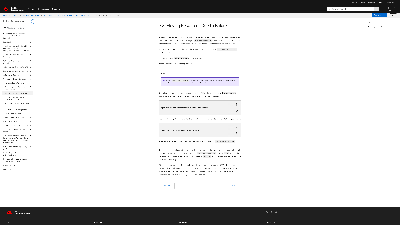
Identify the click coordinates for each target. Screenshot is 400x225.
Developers (371, 3)
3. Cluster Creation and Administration (12, 62)
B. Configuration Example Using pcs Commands (15, 147)
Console (362, 3)
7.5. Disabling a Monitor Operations (16, 110)
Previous (167, 186)
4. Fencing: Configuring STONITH (16, 67)
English (389, 10)
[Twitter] (281, 213)
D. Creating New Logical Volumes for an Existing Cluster (15, 160)
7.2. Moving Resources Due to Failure (17, 93)
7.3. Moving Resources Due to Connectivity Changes (14, 98)
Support (354, 3)
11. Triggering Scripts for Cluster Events (15, 130)
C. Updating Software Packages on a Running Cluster (16, 154)
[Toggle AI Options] (385, 15)
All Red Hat (390, 3)
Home (5, 15)
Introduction (7, 42)
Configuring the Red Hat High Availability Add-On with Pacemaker (70, 15)
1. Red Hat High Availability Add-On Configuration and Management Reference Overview (16, 48)
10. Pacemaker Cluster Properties (15, 125)
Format (369, 23)
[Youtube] (276, 213)
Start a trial (381, 3)
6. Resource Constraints (12, 75)
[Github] (267, 213)
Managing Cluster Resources (14, 83)
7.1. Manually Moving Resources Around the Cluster (15, 88)
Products (15, 15)
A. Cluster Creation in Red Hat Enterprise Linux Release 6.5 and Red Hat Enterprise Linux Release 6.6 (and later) (15, 139)
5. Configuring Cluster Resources (15, 71)
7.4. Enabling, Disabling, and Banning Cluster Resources (17, 104)
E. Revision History (10, 165)
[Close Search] (382, 9)
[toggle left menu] (33, 21)
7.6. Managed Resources (13, 114)
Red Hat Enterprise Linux (31, 15)
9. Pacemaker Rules (10, 121)
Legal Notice (8, 169)
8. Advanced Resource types (13, 117)
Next (233, 186)
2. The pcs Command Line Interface (13, 56)
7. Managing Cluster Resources (14, 79)
